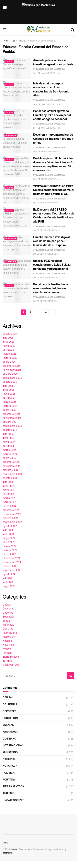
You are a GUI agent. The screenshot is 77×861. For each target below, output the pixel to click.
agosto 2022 (10, 526)
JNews (13, 849)
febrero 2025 (10, 406)
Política (7, 648)
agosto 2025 (10, 381)
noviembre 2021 (12, 562)
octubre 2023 (10, 470)
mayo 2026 (9, 345)
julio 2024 (8, 434)
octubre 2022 (10, 518)
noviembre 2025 (12, 369)
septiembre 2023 (12, 474)
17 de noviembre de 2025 (47, 73)
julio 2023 (8, 482)
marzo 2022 (9, 546)
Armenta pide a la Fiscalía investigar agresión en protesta (53, 62)
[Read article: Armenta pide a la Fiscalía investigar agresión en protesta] (17, 68)
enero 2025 (9, 409)
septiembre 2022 (12, 522)
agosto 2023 (10, 478)
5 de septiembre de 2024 (47, 254)
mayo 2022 (9, 538)
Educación (9, 616)
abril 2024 (8, 446)
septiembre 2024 (12, 426)
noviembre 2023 (12, 466)
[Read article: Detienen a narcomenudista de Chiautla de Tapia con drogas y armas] (17, 143)
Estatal (9, 61)
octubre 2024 (10, 421)
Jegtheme (7, 852)
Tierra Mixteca (11, 656)
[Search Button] (72, 29)
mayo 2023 (9, 490)
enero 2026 (9, 361)
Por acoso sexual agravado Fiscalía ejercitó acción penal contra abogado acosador (52, 115)
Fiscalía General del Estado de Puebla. (37, 40)
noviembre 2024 (12, 417)
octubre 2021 (10, 566)
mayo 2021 (9, 586)
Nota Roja (8, 644)
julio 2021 (8, 578)
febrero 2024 (10, 454)
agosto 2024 (10, 429)
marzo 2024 (9, 450)
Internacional (10, 632)
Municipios (11, 136)
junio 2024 (9, 438)
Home (6, 40)
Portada (7, 652)
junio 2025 (9, 389)
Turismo (7, 660)
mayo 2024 (9, 441)
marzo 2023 (9, 498)
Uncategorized (11, 664)
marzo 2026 (9, 353)
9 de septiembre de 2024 (47, 202)
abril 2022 (8, 542)
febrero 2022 (10, 550)
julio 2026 (8, 337)
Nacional (8, 640)
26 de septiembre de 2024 (48, 151)
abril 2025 (8, 397)
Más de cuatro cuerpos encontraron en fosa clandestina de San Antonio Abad (51, 89)
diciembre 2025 (11, 365)
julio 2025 (8, 385)
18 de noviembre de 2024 (47, 104)
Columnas (8, 608)
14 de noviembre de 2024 (47, 128)
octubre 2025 (10, 373)
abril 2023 (8, 494)
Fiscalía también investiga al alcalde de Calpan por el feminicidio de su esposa (51, 241)
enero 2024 (9, 458)
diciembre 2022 (11, 510)
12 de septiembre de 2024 (48, 179)
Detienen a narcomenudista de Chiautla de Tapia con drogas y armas (53, 138)
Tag (13, 40)
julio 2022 (8, 530)
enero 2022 (9, 554)
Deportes (8, 612)
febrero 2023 (10, 502)
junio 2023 (9, 486)
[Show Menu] (4, 29)
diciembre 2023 (11, 462)
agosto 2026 (10, 333)
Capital (7, 604)
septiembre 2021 (12, 570)
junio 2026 (9, 341)
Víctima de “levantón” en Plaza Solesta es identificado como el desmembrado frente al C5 (53, 190)
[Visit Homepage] (38, 29)
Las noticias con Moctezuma (50, 69)
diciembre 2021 (11, 558)
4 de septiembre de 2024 (47, 277)
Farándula (11, 262)
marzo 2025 (9, 401)
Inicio (5, 842)
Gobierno (8, 628)
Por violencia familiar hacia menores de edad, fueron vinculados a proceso (50, 288)
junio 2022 (9, 534)
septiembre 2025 (12, 377)
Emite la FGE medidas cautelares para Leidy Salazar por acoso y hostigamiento (52, 264)
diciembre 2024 (11, 414)
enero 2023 (9, 506)
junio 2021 (9, 582)
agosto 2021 (10, 574)
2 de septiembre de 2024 (47, 301)
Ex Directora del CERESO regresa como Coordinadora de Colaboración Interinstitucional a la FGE (53, 215)
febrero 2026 (10, 357)
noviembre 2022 (12, 514)
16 (45, 312)
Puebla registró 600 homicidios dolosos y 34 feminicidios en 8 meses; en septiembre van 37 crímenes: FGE (53, 164)
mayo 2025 (9, 393)
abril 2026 (8, 349)
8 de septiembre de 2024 (47, 230)
